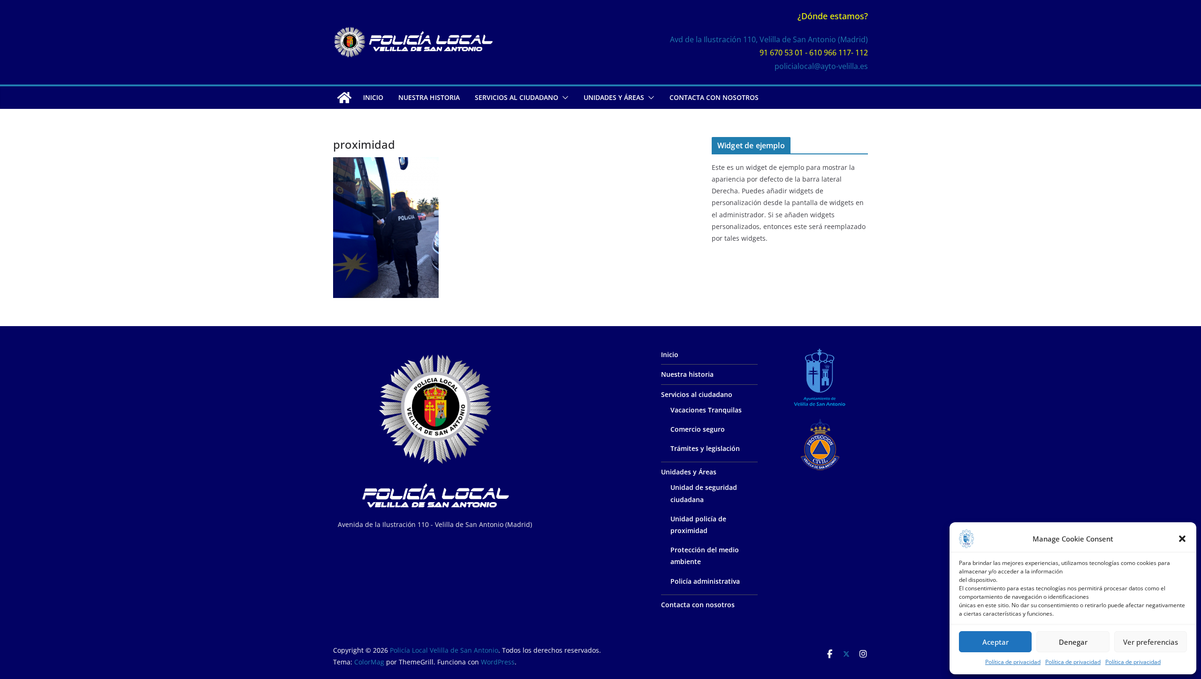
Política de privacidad (1013, 662)
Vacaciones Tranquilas (706, 409)
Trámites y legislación (705, 448)
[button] (1182, 538)
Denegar (1073, 642)
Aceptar (995, 642)
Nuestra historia (429, 97)
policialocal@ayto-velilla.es (821, 66)
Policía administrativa (705, 581)
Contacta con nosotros (714, 97)
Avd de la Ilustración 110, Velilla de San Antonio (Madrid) (769, 39)
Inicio (373, 97)
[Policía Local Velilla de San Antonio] (344, 97)
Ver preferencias (1150, 642)
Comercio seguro (697, 429)
